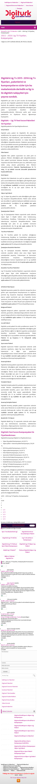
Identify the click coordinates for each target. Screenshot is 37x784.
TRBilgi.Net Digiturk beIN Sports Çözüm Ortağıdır (18, 773)
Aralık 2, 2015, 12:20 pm (7, 601)
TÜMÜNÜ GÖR (34, 711)
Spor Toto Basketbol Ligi (9, 531)
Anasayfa (4, 31)
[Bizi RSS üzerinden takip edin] (18, 780)
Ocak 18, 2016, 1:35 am (7, 614)
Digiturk (6, 770)
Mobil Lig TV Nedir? (9, 550)
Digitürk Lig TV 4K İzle (9, 538)
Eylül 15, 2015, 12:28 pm (7, 584)
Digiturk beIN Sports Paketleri (24, 736)
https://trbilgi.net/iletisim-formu (11, 617)
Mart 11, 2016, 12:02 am (8, 645)
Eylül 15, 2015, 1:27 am (7, 571)
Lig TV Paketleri (12, 31)
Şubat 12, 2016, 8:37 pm (8, 630)
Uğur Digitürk (11, 583)
